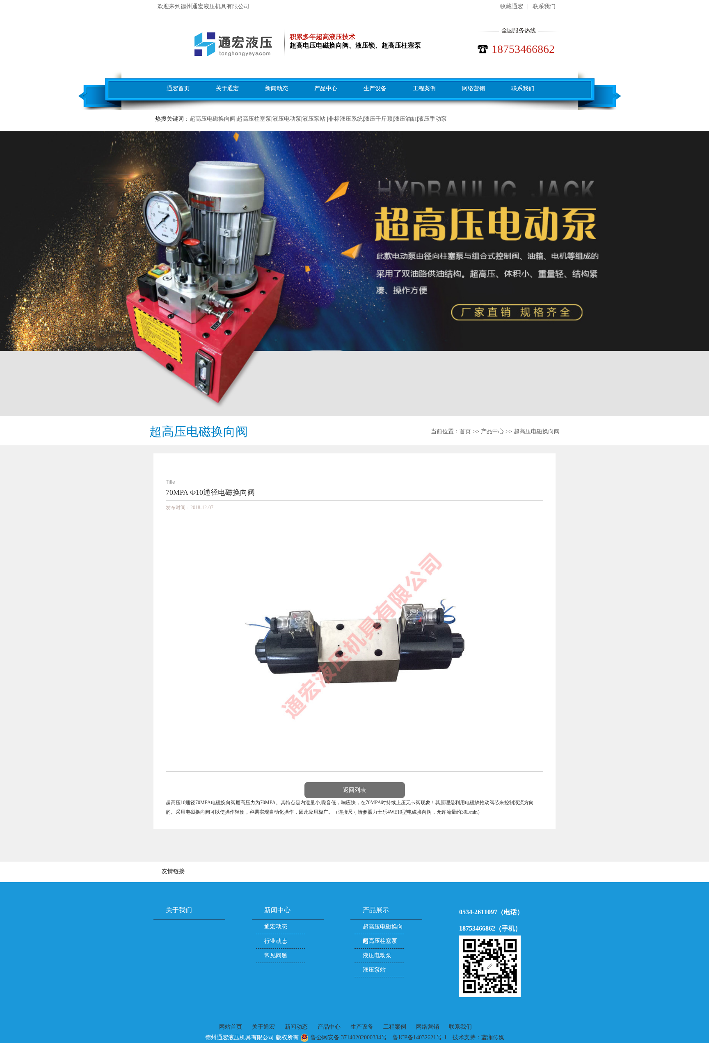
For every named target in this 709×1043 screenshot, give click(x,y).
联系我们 (544, 6)
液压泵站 (314, 119)
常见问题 (275, 955)
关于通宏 (227, 88)
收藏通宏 (511, 6)
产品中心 (325, 88)
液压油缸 (405, 119)
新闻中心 (277, 909)
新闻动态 (276, 88)
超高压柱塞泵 (254, 119)
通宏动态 (275, 927)
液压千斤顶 (378, 119)
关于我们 (179, 909)
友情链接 (173, 871)
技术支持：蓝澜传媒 (478, 1037)
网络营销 (473, 88)
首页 (465, 431)
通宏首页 (178, 88)
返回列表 (354, 790)
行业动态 (275, 941)
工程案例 (424, 88)
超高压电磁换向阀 (213, 119)
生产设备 (375, 88)
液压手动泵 (432, 119)
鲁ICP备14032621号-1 (420, 1037)
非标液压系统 (345, 119)
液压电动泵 (286, 119)
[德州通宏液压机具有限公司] (216, 44)
